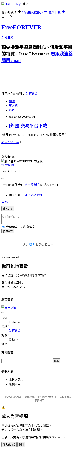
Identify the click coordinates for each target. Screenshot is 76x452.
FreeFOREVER (21, 27)
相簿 (12, 101)
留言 (37, 184)
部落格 (13, 105)
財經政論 (32, 93)
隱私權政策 (65, 396)
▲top (4, 201)
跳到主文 (7, 37)
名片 (12, 110)
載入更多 (8, 208)
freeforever (7, 164)
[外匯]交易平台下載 (28, 125)
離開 (21, 444)
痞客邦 (29, 184)
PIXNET (17, 396)
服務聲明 (39, 400)
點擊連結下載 (10, 142)
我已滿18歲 (9, 444)
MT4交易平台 (33, 195)
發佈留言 (8, 231)
